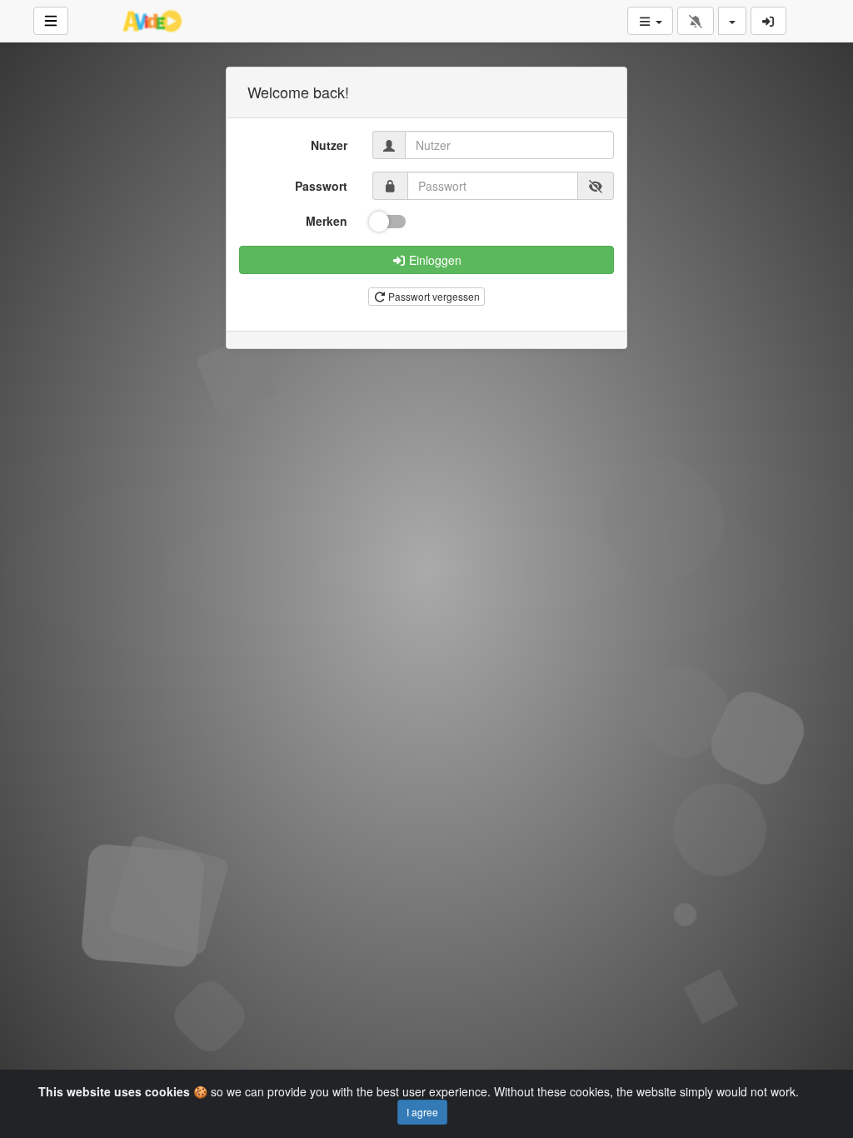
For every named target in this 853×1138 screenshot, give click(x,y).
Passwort (321, 185)
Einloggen (433, 260)
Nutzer (329, 145)
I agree (422, 1112)
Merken (326, 220)
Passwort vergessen (433, 296)
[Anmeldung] (769, 21)
